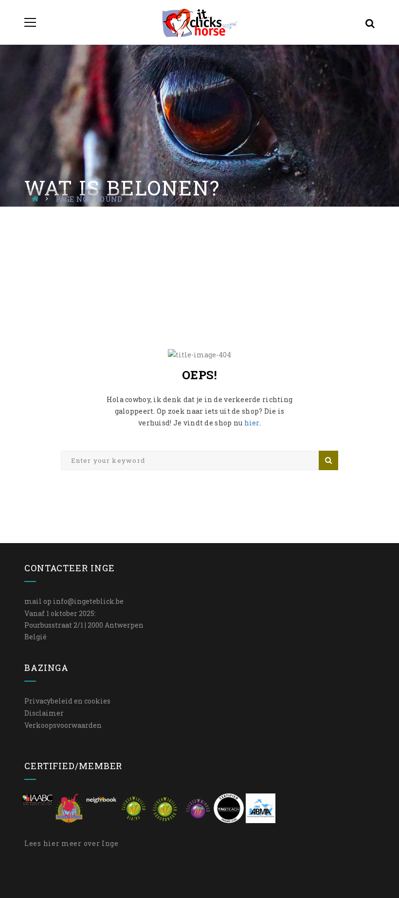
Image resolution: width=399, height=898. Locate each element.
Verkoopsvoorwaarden (63, 725)
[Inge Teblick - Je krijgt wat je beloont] (199, 22)
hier (251, 422)
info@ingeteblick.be (88, 601)
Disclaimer (44, 713)
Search (328, 460)
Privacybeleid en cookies (67, 700)
